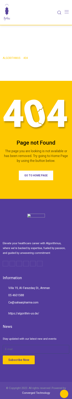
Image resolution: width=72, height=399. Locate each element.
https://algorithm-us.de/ (23, 313)
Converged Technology (36, 393)
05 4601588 (16, 295)
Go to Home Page (36, 175)
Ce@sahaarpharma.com (23, 302)
